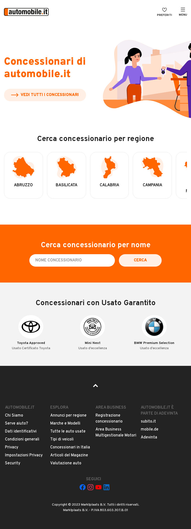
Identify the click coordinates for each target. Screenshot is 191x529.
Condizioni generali (22, 439)
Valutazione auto (65, 463)
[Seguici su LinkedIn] (106, 487)
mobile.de (149, 429)
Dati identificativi (21, 431)
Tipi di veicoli (62, 439)
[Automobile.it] (26, 12)
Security (12, 463)
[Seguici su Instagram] (91, 487)
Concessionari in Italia (70, 447)
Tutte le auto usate (68, 431)
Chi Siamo (14, 415)
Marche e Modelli (65, 423)
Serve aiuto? (16, 423)
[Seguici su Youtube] (98, 487)
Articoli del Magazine (69, 455)
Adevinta (149, 437)
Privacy (11, 447)
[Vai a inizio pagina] (95, 387)
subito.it (148, 421)
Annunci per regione (68, 415)
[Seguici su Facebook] (83, 487)
